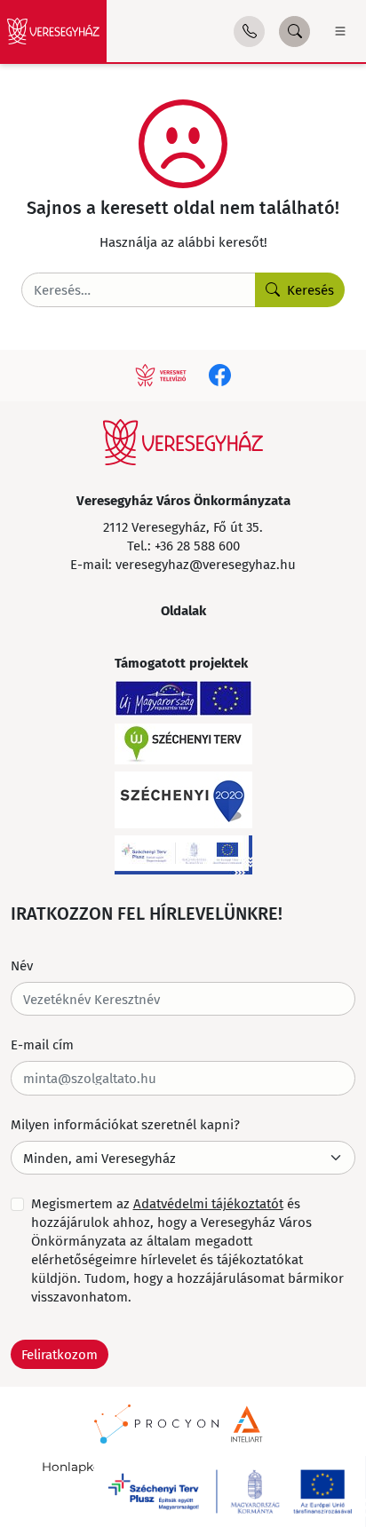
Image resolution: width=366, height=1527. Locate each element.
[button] (249, 31)
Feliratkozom (59, 1354)
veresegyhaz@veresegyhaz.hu (205, 564)
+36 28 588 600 (197, 545)
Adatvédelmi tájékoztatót (208, 1203)
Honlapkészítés (88, 1467)
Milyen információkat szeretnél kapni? (125, 1124)
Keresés (310, 289)
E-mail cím (42, 1044)
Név (22, 965)
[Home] (53, 31)
